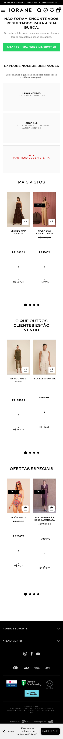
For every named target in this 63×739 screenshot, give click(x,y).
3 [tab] (34, 305)
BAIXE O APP (50, 731)
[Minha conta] (45, 10)
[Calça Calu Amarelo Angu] (44, 209)
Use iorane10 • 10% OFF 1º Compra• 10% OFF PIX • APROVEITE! (30, 2)
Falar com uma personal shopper (31, 47)
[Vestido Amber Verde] (18, 357)
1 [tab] (25, 305)
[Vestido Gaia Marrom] (18, 209)
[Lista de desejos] (51, 10)
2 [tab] (30, 305)
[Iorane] (20, 12)
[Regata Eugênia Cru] (44, 357)
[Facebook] (31, 653)
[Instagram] (25, 653)
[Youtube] (38, 653)
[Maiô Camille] (18, 495)
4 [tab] (38, 305)
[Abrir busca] (39, 10)
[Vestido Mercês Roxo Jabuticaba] (44, 495)
